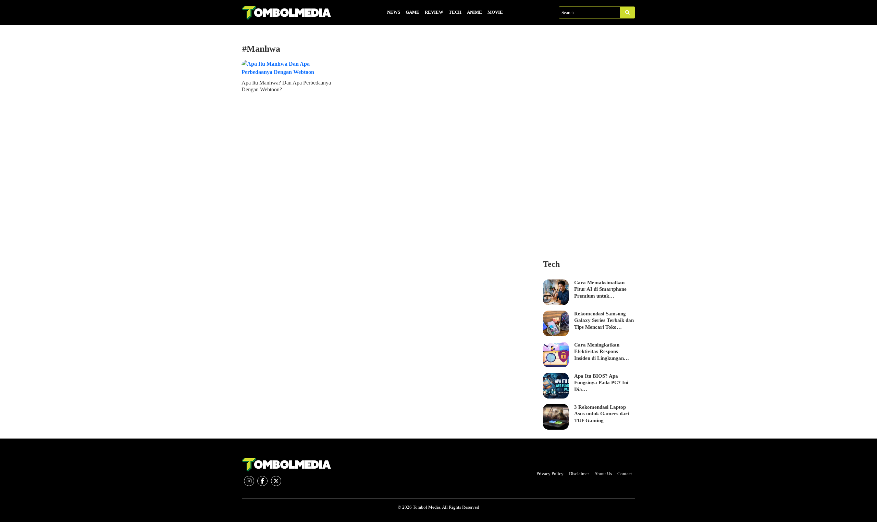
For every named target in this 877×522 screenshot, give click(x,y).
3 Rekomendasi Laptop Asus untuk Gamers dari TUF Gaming (601, 413)
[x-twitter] (276, 481)
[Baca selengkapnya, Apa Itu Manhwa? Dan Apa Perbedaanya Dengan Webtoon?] (288, 68)
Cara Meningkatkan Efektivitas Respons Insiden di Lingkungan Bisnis (599, 352)
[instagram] (249, 481)
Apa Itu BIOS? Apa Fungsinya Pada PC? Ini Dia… (601, 382)
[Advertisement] (589, 146)
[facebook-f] (262, 481)
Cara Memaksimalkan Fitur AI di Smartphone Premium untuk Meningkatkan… (600, 290)
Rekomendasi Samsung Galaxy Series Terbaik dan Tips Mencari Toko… (604, 320)
